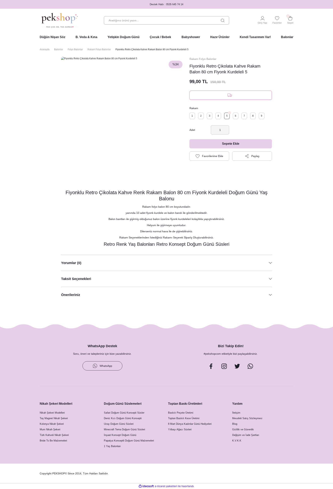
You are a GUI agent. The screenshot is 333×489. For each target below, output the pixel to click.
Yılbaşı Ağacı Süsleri (180, 429)
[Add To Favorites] (209, 156)
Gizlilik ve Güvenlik (243, 429)
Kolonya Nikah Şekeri (52, 423)
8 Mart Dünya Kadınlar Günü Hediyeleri (190, 423)
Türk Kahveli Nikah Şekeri (54, 435)
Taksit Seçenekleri (76, 279)
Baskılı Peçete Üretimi (180, 412)
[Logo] (59, 20)
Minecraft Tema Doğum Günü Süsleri (124, 429)
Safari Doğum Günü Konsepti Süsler (124, 412)
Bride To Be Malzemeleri (53, 440)
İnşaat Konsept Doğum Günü (120, 435)
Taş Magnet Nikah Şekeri (54, 418)
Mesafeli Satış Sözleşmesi (247, 418)
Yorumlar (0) (71, 263)
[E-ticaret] (166, 486)
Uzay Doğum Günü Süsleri (119, 423)
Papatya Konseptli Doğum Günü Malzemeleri (129, 440)
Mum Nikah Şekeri (50, 429)
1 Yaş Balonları (112, 446)
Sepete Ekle (230, 143)
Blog (234, 423)
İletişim (236, 412)
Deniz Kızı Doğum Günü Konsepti (123, 418)
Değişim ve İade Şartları (245, 435)
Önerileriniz (70, 295)
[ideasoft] (146, 486)
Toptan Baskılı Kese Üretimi (183, 418)
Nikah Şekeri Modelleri (52, 412)
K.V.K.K (236, 440)
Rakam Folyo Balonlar (202, 58)
